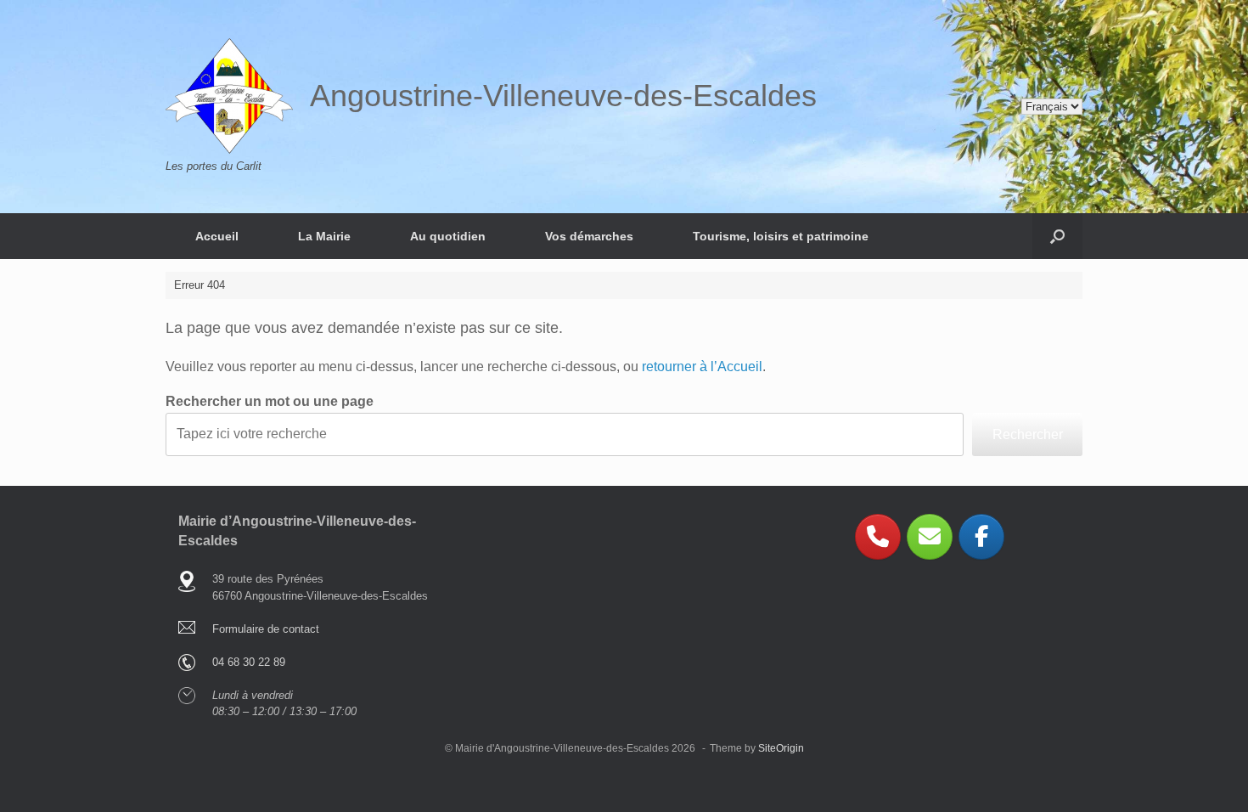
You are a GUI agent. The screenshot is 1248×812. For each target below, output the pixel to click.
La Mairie (324, 236)
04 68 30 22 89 (248, 662)
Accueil (217, 236)
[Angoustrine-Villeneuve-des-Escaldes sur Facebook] (981, 537)
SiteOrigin (781, 748)
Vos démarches (589, 236)
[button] (1057, 236)
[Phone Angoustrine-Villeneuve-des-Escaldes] (878, 537)
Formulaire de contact (265, 629)
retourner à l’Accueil (702, 366)
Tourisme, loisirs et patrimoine (781, 236)
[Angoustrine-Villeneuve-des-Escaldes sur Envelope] (930, 537)
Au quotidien (448, 236)
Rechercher (1027, 434)
